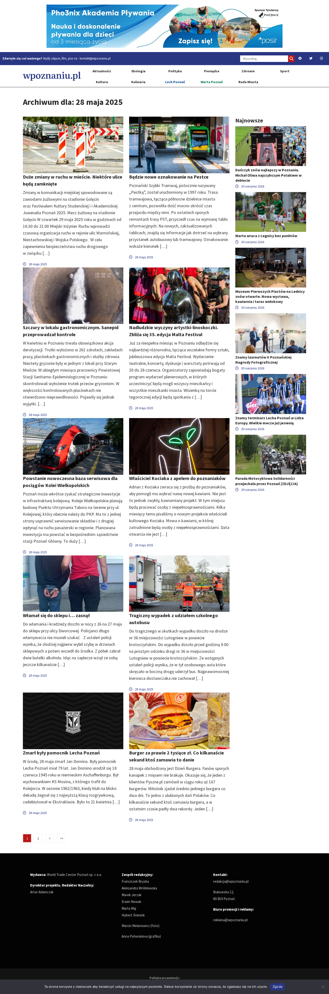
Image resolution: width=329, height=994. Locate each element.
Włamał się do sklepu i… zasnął (56, 615)
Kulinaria (138, 82)
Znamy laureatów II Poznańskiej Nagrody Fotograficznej (263, 360)
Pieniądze (211, 71)
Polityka (175, 71)
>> (61, 838)
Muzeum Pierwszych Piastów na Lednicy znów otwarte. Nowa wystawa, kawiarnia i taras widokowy (270, 296)
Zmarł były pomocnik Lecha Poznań (61, 753)
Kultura (102, 82)
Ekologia (138, 71)
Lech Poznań (175, 82)
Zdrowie (248, 71)
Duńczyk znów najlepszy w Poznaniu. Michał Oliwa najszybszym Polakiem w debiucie (268, 174)
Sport (285, 71)
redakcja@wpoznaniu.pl (231, 881)
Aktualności (101, 71)
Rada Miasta (248, 82)
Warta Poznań (212, 82)
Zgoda (277, 986)
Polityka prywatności (164, 978)
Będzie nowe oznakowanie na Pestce (169, 177)
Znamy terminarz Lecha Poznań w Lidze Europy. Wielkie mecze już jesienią (269, 420)
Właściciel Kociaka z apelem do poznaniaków (177, 478)
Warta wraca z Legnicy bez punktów (266, 235)
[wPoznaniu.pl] (52, 76)
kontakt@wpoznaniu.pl (95, 58)
